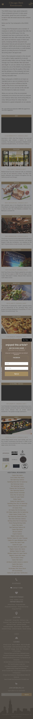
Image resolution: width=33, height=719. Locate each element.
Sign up (16, 374)
